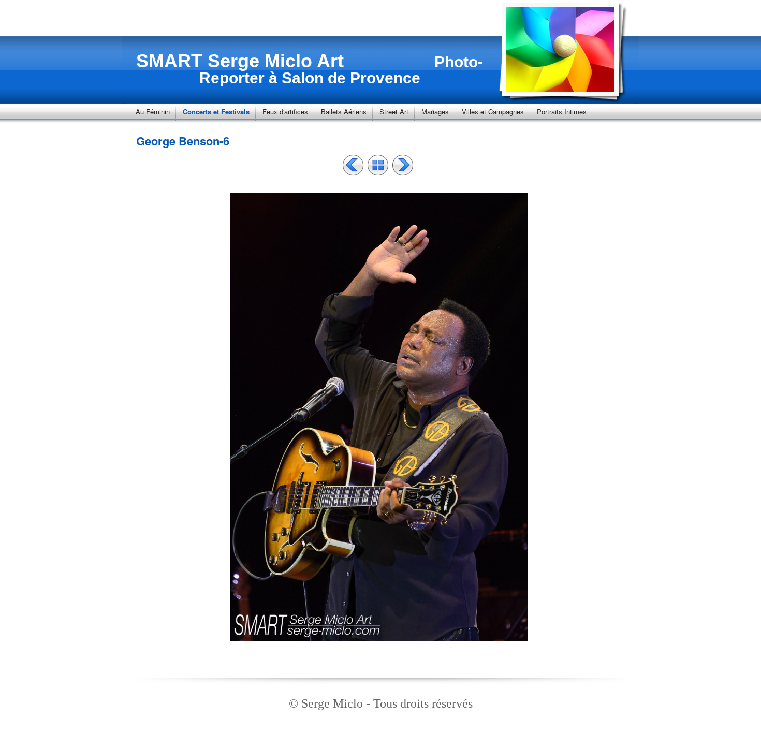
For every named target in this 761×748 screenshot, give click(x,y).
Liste (378, 165)
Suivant (402, 165)
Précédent (353, 165)
